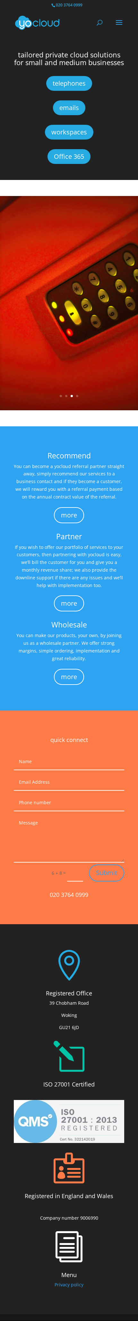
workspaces (69, 132)
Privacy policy (69, 1285)
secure (69, 305)
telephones (69, 83)
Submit (106, 872)
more (69, 326)
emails (69, 107)
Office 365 (69, 156)
